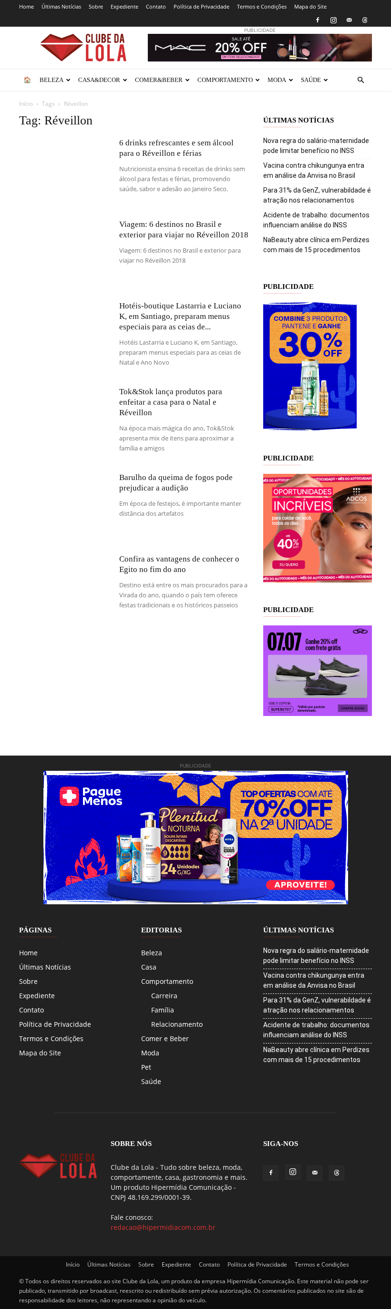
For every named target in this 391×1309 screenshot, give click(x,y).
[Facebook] (317, 20)
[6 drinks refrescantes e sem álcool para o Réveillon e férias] (64, 169)
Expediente (124, 6)
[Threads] (365, 20)
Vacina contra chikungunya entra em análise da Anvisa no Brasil (313, 170)
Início (26, 104)
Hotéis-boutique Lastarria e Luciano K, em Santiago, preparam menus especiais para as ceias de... (180, 316)
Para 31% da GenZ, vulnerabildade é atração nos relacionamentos (317, 195)
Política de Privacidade (201, 6)
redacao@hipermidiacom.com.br (163, 1227)
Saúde (311, 79)
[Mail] (349, 20)
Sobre (96, 6)
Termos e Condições (262, 6)
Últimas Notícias (61, 6)
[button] (360, 80)
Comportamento (225, 79)
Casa (148, 967)
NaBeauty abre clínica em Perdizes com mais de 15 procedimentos (316, 245)
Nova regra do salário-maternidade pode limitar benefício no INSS (316, 145)
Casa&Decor (99, 79)
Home (26, 6)
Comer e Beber (165, 1038)
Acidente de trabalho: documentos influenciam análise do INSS (316, 220)
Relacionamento (177, 1024)
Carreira (164, 995)
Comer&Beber (159, 79)
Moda (277, 79)
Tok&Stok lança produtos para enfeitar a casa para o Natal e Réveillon (170, 402)
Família (162, 1009)
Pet (146, 1067)
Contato (156, 6)
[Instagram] (333, 20)
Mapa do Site (310, 6)
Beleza (51, 79)
